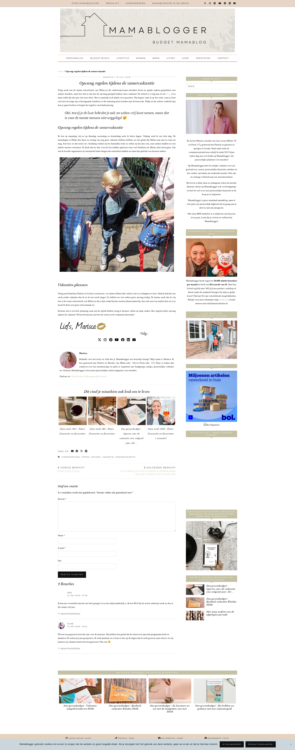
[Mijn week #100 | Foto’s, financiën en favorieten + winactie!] (161, 411)
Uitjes (171, 58)
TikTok (125, 738)
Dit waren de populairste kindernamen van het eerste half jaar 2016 (148, 471)
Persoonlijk (74, 58)
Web (73, 376)
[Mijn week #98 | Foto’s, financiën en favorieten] (102, 411)
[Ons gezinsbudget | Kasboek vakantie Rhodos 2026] (195, 602)
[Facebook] (225, 3)
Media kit (112, 3)
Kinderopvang (71, 457)
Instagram (91, 376)
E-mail (62, 548)
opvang (96, 457)
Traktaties (203, 58)
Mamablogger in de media (170, 3)
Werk (156, 58)
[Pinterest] (215, 3)
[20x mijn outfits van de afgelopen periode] (195, 615)
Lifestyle (123, 58)
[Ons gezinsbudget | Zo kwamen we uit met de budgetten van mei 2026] (170, 690)
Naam (61, 535)
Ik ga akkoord (231, 744)
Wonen (141, 58)
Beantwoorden (70, 614)
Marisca (108, 77)
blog (168, 94)
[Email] (234, 3)
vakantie (108, 457)
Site (59, 560)
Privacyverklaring (260, 744)
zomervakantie (126, 457)
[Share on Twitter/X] (81, 451)
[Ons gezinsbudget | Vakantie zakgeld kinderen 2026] (80, 690)
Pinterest (218, 738)
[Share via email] (72, 451)
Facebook (102, 376)
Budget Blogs (100, 58)
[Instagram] (210, 3)
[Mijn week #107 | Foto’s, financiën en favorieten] (73, 411)
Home (60, 71)
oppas (86, 457)
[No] (290, 744)
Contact (223, 58)
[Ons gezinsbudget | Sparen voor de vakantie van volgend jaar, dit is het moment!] (131, 411)
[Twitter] (205, 3)
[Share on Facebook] (77, 451)
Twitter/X (81, 376)
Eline (70, 623)
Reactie (62, 499)
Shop (185, 58)
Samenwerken (135, 3)
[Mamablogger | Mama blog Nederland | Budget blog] (147, 30)
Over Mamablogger (85, 3)
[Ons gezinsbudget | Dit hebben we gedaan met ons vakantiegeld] (215, 690)
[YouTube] (220, 3)
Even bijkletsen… (71, 469)
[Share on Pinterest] (86, 451)
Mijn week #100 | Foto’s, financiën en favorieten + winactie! (161, 434)
